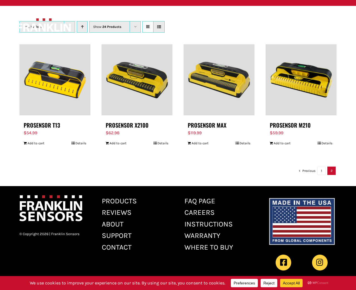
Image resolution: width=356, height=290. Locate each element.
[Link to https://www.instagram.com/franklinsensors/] (320, 262)
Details (80, 143)
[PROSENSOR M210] (301, 79)
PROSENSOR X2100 (127, 125)
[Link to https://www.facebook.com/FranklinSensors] (283, 262)
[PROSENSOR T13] (54, 79)
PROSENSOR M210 (290, 125)
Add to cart (36, 143)
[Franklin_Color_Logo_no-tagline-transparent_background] (44, 20)
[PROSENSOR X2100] (137, 79)
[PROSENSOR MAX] (219, 79)
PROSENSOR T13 (42, 125)
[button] (292, 16)
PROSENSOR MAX (207, 125)
